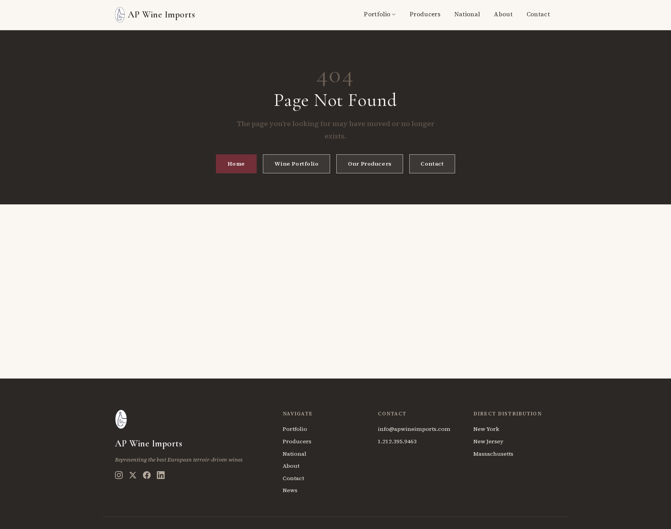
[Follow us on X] (133, 475)
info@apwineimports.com (414, 429)
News (290, 490)
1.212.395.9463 (397, 441)
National (467, 14)
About (503, 14)
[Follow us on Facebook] (147, 475)
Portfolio (377, 14)
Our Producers (369, 164)
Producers (425, 14)
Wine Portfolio (297, 164)
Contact (538, 14)
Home (236, 164)
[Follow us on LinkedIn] (161, 475)
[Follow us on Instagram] (119, 475)
